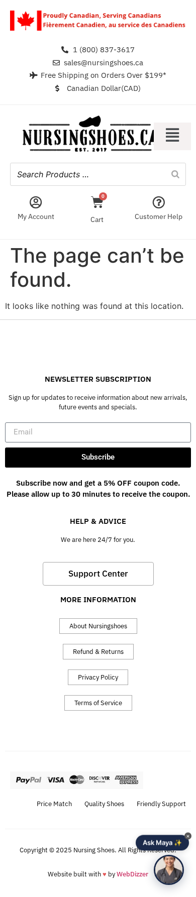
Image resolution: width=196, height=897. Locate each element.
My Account (36, 216)
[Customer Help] (158, 202)
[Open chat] (169, 870)
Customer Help (158, 216)
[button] (172, 136)
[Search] (175, 174)
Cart (97, 219)
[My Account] (36, 202)
